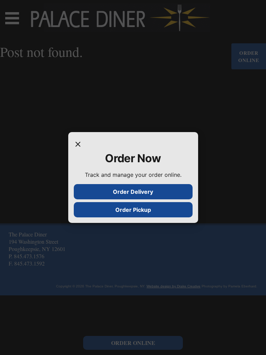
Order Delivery (133, 191)
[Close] (78, 144)
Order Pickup (133, 209)
